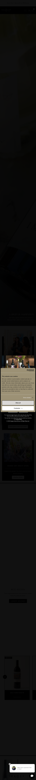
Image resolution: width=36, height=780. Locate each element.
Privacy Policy (19, 419)
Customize (17, 408)
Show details (27, 397)
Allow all (18, 403)
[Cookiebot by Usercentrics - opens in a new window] (26, 370)
